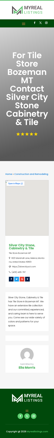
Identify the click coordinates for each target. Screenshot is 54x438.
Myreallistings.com (37, 431)
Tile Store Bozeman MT (20, 253)
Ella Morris (27, 367)
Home (8, 174)
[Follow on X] (40, 22)
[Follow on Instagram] (46, 22)
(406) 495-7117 (18, 272)
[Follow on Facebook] (34, 22)
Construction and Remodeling (31, 174)
